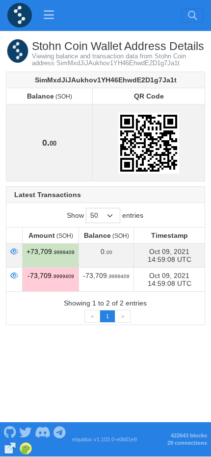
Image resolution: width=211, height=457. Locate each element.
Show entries (105, 215)
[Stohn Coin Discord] (42, 431)
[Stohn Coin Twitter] (25, 431)
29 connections (187, 443)
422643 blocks (189, 435)
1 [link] (107, 316)
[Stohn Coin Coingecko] (26, 447)
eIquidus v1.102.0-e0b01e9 (104, 439)
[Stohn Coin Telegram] (60, 431)
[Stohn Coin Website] (10, 447)
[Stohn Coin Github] (10, 431)
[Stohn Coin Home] (19, 15)
